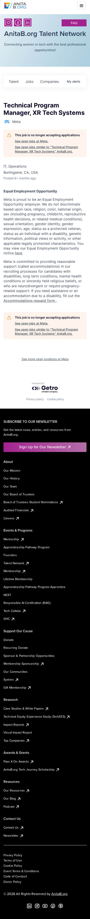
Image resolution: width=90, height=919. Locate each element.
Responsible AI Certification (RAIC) (27, 603)
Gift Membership (14, 687)
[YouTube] (45, 906)
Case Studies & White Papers (23, 708)
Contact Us (11, 827)
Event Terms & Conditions (21, 871)
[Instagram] (8, 22)
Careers (8, 518)
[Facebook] (18, 22)
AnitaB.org (59, 893)
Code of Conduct (15, 876)
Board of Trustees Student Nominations (30, 502)
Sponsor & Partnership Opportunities (29, 656)
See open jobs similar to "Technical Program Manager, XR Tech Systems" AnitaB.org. (46, 149)
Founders (10, 555)
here (18, 253)
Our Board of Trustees (19, 494)
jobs (29, 81)
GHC (6, 619)
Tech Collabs (12, 611)
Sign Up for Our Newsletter (42, 447)
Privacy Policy (12, 855)
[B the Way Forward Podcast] (60, 906)
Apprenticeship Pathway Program (26, 547)
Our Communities (15, 671)
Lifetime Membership (17, 579)
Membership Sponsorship (21, 663)
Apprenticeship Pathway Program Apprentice (34, 587)
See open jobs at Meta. (31, 141)
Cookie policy (55, 399)
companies (49, 81)
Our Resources (14, 790)
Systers (8, 679)
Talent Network (13, 563)
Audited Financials (16, 510)
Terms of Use (12, 860)
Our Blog (9, 798)
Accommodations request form (29, 300)
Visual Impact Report (17, 732)
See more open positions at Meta (45, 359)
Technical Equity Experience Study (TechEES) (34, 716)
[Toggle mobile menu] (81, 6)
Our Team (10, 486)
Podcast (8, 806)
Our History (11, 478)
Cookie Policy (12, 865)
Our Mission (11, 470)
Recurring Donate (15, 648)
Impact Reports (13, 724)
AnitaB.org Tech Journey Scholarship (29, 769)
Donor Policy (12, 882)
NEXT (7, 595)
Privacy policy (35, 399)
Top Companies (14, 740)
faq (74, 22)
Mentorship (11, 539)
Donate (8, 640)
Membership (12, 571)
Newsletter (11, 835)
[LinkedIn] (27, 22)
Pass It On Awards (16, 761)
